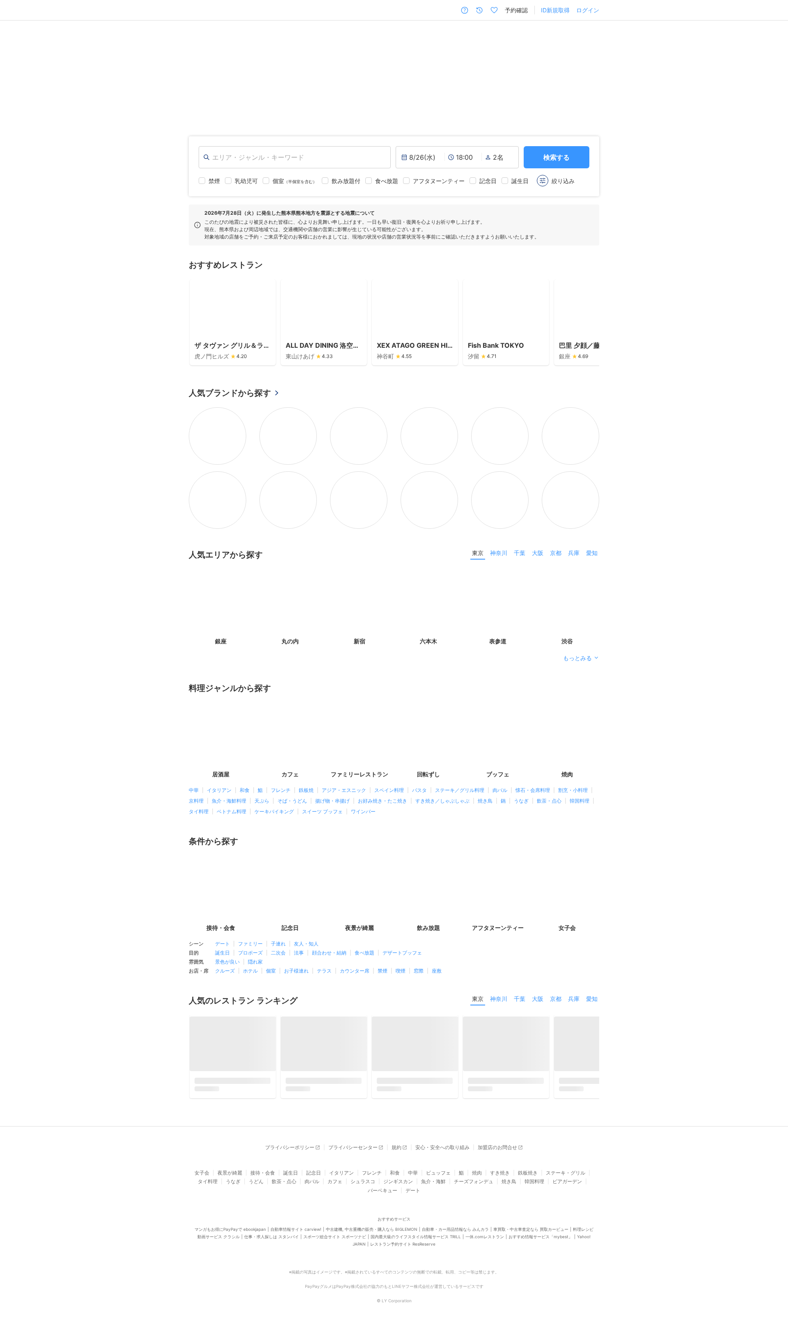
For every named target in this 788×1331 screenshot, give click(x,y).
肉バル (499, 790)
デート (222, 943)
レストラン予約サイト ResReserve (402, 1246)
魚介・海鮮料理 (229, 801)
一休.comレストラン (484, 1239)
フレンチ (281, 790)
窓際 (419, 970)
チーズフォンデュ (473, 1184)
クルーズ (225, 970)
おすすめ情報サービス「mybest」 (541, 1239)
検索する (556, 157)
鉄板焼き (528, 1175)
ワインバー (363, 811)
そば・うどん (292, 801)
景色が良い (227, 961)
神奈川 (498, 552)
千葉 (519, 552)
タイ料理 (198, 811)
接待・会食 (262, 1175)
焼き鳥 (485, 801)
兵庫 (574, 552)
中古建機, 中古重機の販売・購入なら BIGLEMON (371, 1232)
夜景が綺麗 (230, 1175)
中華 (194, 790)
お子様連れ (296, 970)
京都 (555, 552)
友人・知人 (306, 943)
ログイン (587, 10)
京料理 (196, 801)
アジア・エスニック (344, 790)
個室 (271, 970)
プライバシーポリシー (289, 1150)
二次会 (278, 952)
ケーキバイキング (274, 811)
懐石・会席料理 (532, 790)
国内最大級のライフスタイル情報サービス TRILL (416, 1239)
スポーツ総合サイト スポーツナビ (334, 1239)
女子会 (202, 1175)
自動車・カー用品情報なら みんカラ (455, 1232)
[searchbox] (295, 157)
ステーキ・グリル (565, 1175)
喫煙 (400, 970)
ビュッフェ (438, 1175)
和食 (245, 790)
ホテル (250, 970)
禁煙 (382, 970)
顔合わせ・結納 (329, 952)
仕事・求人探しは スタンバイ (271, 1239)
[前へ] (15, 71)
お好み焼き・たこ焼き (382, 801)
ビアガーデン (567, 1184)
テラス (324, 970)
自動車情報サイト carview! (295, 1232)
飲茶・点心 (549, 801)
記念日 (313, 1175)
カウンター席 (354, 970)
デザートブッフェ (402, 952)
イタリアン (219, 790)
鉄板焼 (306, 790)
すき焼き (500, 1175)
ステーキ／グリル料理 (459, 790)
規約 (396, 1150)
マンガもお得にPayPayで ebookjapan (230, 1232)
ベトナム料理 (231, 811)
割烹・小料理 (573, 790)
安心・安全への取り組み (442, 1150)
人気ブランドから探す (230, 392)
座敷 (437, 970)
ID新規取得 (555, 10)
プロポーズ (250, 952)
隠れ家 (255, 961)
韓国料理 (579, 801)
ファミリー (250, 943)
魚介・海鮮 (433, 1184)
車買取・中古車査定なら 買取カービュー (530, 1232)
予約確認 (516, 10)
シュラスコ (362, 1184)
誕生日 (222, 952)
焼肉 (477, 1175)
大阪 (537, 552)
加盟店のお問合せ (497, 1150)
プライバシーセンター (353, 1150)
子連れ (278, 943)
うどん (256, 1184)
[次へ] (773, 71)
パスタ (419, 790)
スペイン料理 (389, 790)
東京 (477, 552)
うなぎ (521, 801)
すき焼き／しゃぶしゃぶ (442, 801)
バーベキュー (382, 1193)
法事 (299, 952)
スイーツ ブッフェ (322, 811)
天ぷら (261, 801)
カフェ (335, 1184)
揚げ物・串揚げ (332, 801)
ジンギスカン (398, 1184)
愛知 (592, 552)
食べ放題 (364, 952)
